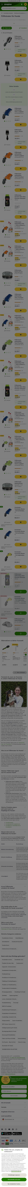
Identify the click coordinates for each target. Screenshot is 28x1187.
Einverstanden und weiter (14, 1179)
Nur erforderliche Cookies (14, 1184)
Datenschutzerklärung (16, 1171)
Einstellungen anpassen (14, 1175)
